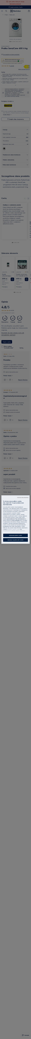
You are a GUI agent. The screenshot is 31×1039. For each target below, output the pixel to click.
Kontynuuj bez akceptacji (23, 497)
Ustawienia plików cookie (15, 535)
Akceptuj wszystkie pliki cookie (16, 540)
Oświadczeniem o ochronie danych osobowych (14, 530)
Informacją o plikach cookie (13, 529)
